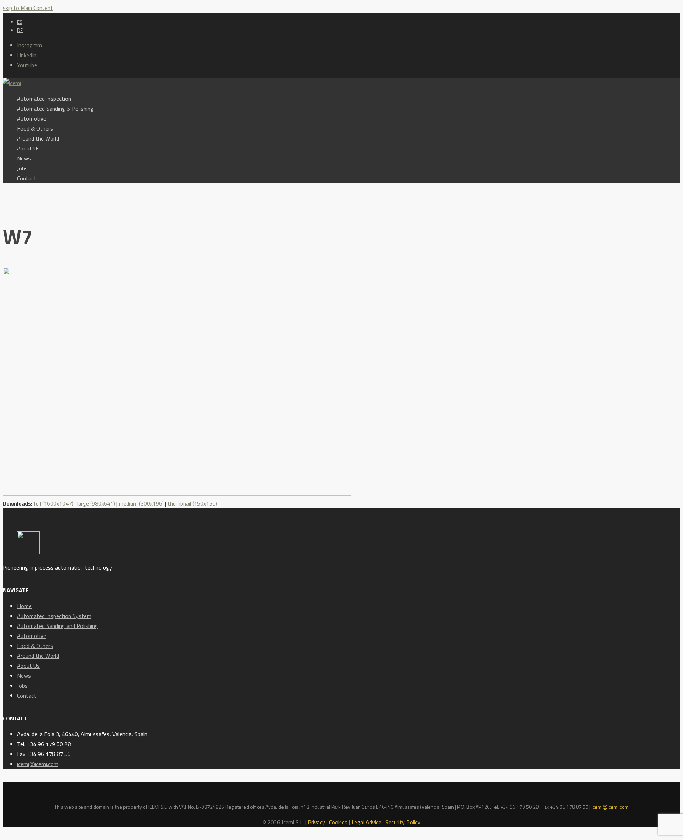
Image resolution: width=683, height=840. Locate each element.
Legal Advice (366, 822)
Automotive (31, 636)
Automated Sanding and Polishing (57, 626)
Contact (26, 695)
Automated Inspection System (54, 616)
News (24, 675)
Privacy (316, 822)
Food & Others (35, 645)
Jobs (22, 685)
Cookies (338, 822)
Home (24, 606)
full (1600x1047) (53, 503)
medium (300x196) (141, 503)
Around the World (38, 655)
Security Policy (402, 822)
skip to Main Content (28, 8)
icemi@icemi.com (37, 764)
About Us (28, 665)
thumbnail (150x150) (192, 503)
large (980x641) (96, 503)
